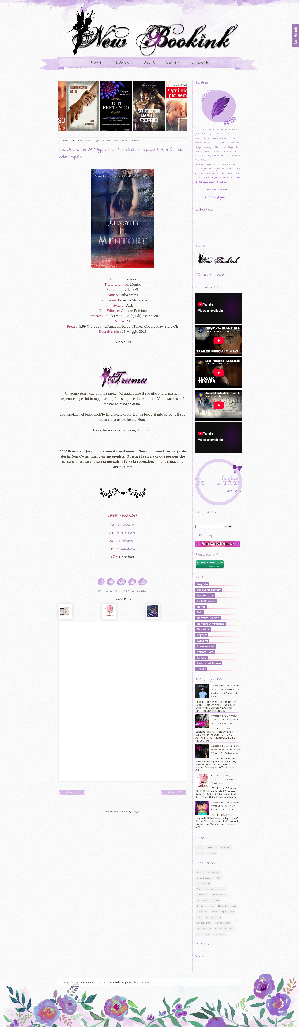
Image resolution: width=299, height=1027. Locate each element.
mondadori (219, 934)
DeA (218, 878)
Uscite (149, 62)
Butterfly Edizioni (204, 878)
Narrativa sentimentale (210, 623)
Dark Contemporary (209, 589)
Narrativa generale (208, 618)
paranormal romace (209, 663)
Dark (72, 140)
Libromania (202, 911)
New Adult (203, 629)
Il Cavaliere (126, 549)
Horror (201, 606)
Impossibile (126, 525)
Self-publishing (203, 923)
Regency (202, 635)
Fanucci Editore (218, 894)
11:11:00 (104, 591)
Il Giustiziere (126, 533)
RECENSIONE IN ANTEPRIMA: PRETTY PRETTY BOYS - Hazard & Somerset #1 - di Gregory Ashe (225, 749)
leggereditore (203, 934)
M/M (200, 612)
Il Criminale (126, 541)
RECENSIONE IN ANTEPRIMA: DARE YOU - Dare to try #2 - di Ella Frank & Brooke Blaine (225, 720)
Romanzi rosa (205, 652)
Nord (199, 917)
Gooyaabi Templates (120, 982)
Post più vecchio (173, 792)
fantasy (201, 657)
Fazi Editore (202, 900)
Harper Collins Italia (227, 906)
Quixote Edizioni (213, 917)
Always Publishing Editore (208, 872)
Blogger (136, 811)
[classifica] (217, 546)
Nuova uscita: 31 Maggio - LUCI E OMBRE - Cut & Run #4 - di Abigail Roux (225, 779)
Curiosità (200, 62)
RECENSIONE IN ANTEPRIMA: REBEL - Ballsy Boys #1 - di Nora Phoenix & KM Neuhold (225, 806)
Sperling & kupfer (222, 923)
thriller (201, 669)
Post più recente (72, 792)
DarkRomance (205, 595)
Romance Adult (205, 646)
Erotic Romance (206, 601)
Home (96, 62)
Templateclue (86, 982)
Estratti (173, 62)
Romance (202, 640)
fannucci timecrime (223, 928)
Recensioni (122, 62)
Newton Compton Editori (223, 911)
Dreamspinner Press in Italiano (210, 889)
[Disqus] (122, 661)
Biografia (202, 584)
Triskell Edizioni (204, 928)
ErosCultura (202, 894)
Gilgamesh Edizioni (205, 906)
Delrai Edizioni (203, 883)
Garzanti (215, 900)
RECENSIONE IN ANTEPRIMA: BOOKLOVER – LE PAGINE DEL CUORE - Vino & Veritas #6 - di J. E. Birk (225, 691)
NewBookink (117, 591)
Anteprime (225, 847)
